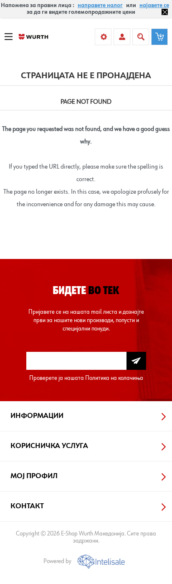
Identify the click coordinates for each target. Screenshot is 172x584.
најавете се (154, 5)
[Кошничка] (159, 36)
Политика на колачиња (114, 378)
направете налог (100, 5)
